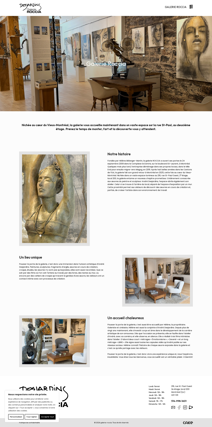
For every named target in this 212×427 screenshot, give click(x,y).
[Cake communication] (188, 422)
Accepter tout (47, 417)
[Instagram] (185, 407)
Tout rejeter (31, 417)
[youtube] (191, 407)
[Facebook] (179, 407)
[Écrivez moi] (173, 407)
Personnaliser (16, 417)
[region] (32, 406)
